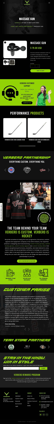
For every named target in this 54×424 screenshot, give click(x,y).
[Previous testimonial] (25, 329)
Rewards (17, 401)
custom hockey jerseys (37, 244)
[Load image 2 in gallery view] (12, 62)
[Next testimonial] (29, 329)
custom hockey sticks (39, 246)
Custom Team (19, 398)
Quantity (32, 63)
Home (12, 26)
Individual (17, 396)
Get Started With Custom (27, 261)
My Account (18, 403)
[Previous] (5, 170)
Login (16, 406)
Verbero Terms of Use (32, 402)
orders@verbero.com (47, 401)
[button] (4, 2)
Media (29, 405)
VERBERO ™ (18, 23)
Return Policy (31, 398)
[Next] (48, 170)
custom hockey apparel (22, 246)
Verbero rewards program (18, 378)
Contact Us (27, 103)
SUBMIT (43, 368)
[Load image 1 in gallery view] (6, 62)
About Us (29, 396)
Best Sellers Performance (24, 26)
